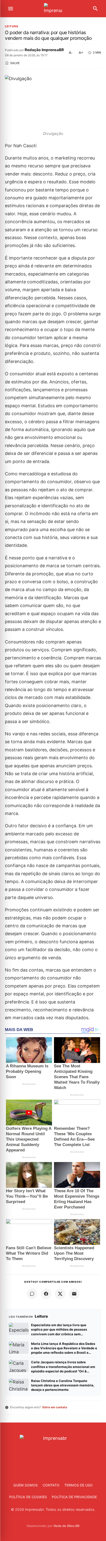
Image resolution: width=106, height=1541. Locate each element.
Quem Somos (25, 1485)
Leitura (11, 26)
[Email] (74, 1294)
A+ (81, 53)
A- (70, 53)
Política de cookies (28, 1497)
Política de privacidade (74, 1497)
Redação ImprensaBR (44, 49)
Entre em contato (54, 1407)
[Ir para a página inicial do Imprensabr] (53, 8)
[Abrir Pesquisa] (95, 8)
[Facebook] (46, 1294)
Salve (15, 63)
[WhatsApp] (32, 1294)
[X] (60, 1294)
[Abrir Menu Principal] (10, 8)
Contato (51, 1485)
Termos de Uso (78, 1485)
